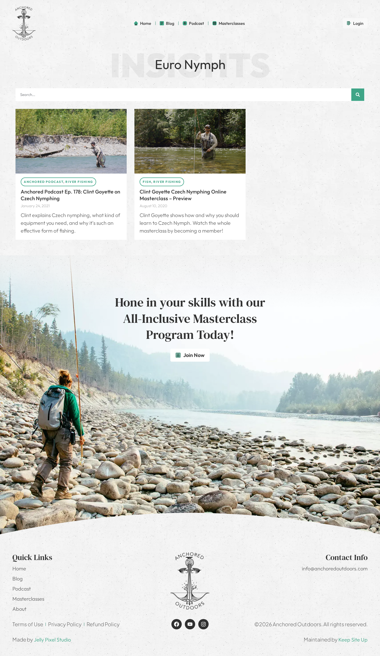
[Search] (357, 94)
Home (19, 568)
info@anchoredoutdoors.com (335, 568)
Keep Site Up (353, 639)
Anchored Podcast (43, 182)
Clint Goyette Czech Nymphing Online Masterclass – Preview (183, 195)
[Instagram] (203, 624)
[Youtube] (190, 624)
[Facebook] (176, 624)
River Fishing (79, 182)
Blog (17, 578)
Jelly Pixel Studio (52, 639)
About (19, 609)
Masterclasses (28, 598)
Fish (147, 182)
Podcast (21, 588)
